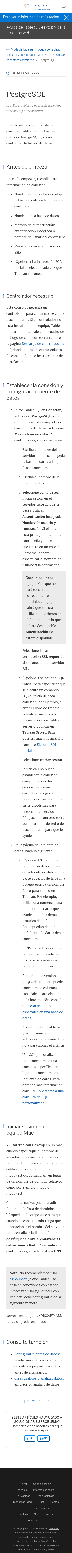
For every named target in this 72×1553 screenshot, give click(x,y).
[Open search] (64, 6)
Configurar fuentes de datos (36, 1354)
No (42, 1438)
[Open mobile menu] (9, 6)
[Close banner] (67, 17)
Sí (28, 1438)
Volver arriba (38, 1401)
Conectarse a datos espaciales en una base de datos (42, 1012)
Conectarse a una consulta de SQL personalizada (43, 1097)
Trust (41, 1502)
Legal (24, 1483)
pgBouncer (18, 1279)
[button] (8, 73)
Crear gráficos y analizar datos (38, 1378)
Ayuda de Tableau (21, 49)
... (49, 55)
